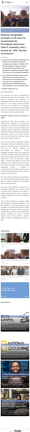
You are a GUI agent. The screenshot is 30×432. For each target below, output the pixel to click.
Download (26, 247)
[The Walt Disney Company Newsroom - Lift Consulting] (7, 3)
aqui (16, 88)
